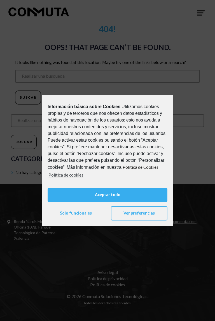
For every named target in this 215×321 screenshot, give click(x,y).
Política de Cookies (140, 167)
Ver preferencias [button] (139, 213)
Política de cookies (65, 174)
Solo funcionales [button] (76, 213)
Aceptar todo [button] (107, 194)
